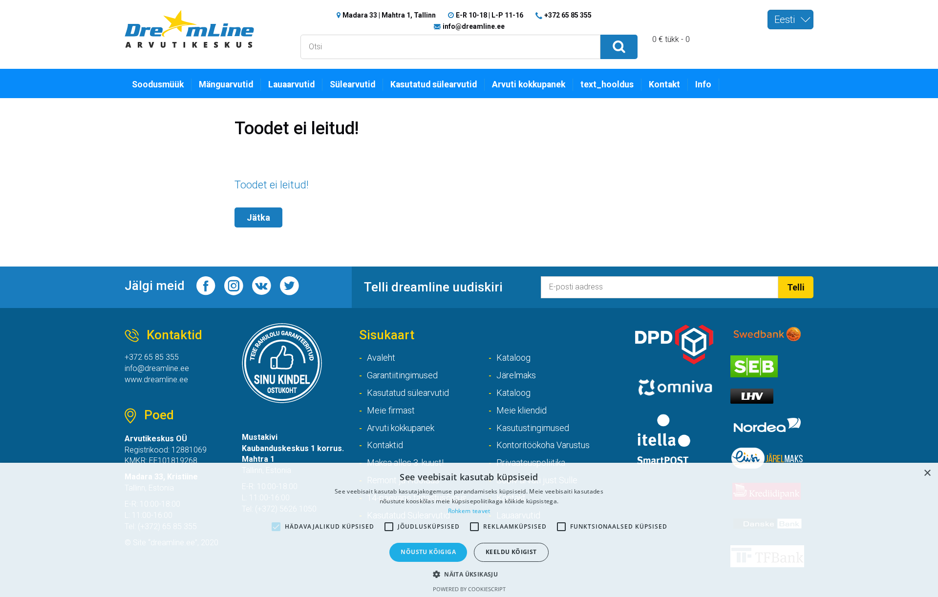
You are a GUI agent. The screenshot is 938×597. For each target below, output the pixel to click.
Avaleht (381, 357)
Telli (796, 287)
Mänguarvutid (226, 84)
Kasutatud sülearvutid (433, 84)
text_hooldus (607, 84)
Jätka (258, 217)
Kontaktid (385, 445)
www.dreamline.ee (156, 379)
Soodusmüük (158, 84)
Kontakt (664, 84)
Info (703, 84)
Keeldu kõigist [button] (511, 552)
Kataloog (513, 357)
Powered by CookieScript (469, 589)
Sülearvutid (352, 84)
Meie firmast (391, 410)
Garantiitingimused (402, 375)
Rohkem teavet (469, 511)
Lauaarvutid (291, 84)
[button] (469, 573)
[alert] (469, 530)
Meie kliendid (521, 410)
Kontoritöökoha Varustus (543, 445)
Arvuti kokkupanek (528, 84)
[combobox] (790, 19)
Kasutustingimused (532, 428)
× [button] (927, 473)
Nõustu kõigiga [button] (428, 552)
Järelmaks (516, 375)
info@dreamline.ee (474, 26)
